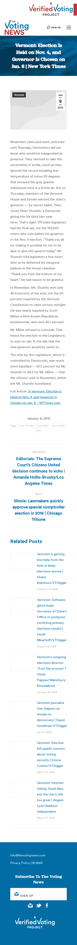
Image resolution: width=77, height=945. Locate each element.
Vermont (19, 95)
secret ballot (58, 425)
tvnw (38, 430)
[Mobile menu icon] (69, 27)
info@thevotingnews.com (27, 855)
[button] (54, 27)
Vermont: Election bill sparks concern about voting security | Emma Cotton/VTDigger (51, 754)
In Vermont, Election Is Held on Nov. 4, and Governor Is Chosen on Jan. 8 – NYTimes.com (36, 397)
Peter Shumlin (27, 425)
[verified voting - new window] (51, 16)
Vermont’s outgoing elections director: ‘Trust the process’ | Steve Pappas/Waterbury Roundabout (51, 671)
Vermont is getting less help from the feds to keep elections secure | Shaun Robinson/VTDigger (52, 568)
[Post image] (21, 560)
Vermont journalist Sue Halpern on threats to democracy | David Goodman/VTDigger (52, 714)
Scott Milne (42, 425)
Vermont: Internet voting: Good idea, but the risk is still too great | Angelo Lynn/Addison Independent (50, 797)
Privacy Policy (20, 863)
